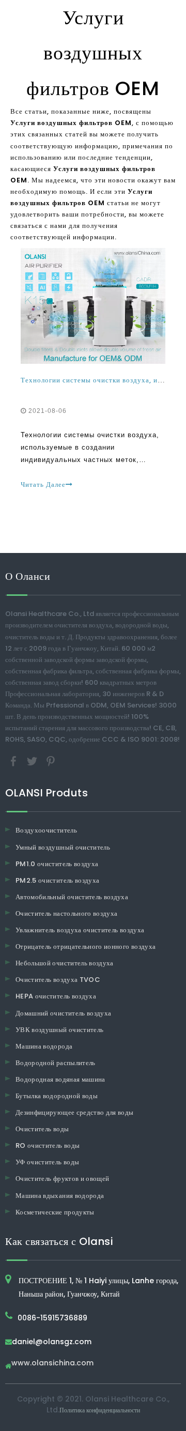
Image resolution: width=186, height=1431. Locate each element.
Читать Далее (43, 484)
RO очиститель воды (48, 1145)
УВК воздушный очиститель (59, 1030)
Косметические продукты (55, 1212)
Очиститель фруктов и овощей (62, 1178)
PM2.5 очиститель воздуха (57, 880)
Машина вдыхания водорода (60, 1196)
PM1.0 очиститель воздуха (57, 864)
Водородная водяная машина (60, 1079)
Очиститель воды (42, 1129)
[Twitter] (33, 761)
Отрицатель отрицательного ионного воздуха (86, 946)
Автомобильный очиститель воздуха (72, 897)
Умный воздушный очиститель (63, 847)
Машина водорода (44, 1046)
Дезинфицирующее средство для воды (75, 1112)
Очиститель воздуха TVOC (58, 979)
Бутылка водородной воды (57, 1096)
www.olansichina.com (52, 1363)
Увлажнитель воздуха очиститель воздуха (80, 930)
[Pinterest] (50, 761)
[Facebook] (14, 761)
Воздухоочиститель (46, 830)
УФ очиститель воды (47, 1162)
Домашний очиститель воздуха (63, 1013)
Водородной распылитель (56, 1063)
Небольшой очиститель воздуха (65, 963)
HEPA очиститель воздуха (56, 996)
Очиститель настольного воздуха (67, 913)
